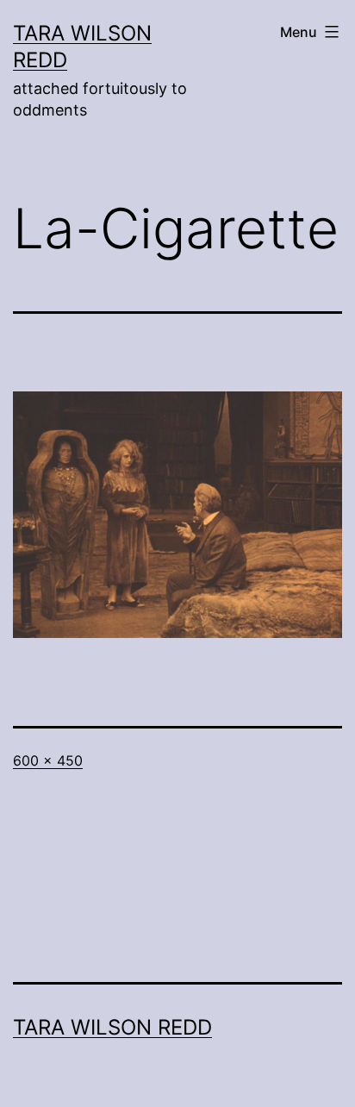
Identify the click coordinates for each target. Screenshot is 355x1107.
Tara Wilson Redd (112, 1027)
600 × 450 (48, 760)
